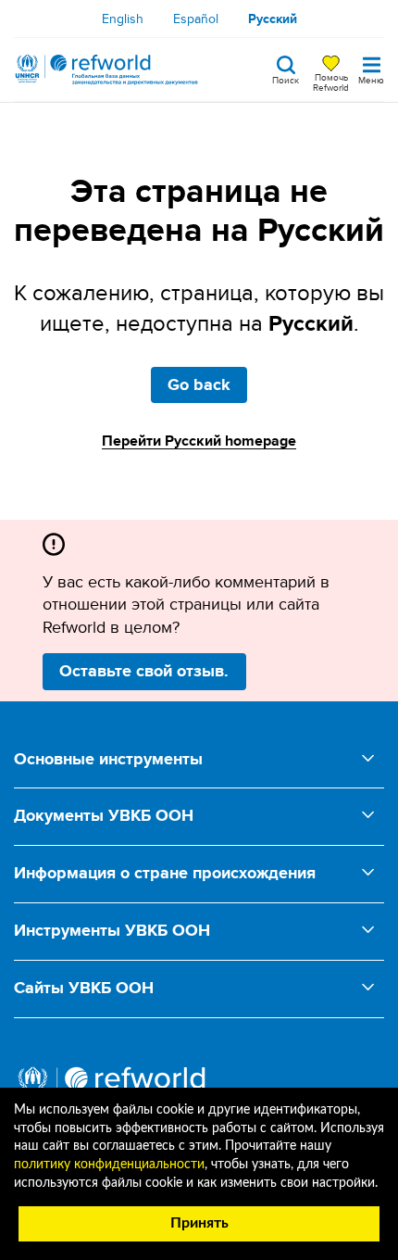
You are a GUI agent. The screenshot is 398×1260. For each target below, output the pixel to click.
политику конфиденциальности (109, 1164)
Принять (199, 1223)
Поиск (285, 78)
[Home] (106, 69)
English (122, 18)
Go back (199, 384)
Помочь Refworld (331, 81)
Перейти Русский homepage (199, 440)
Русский (272, 18)
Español (195, 18)
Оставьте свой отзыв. (144, 671)
